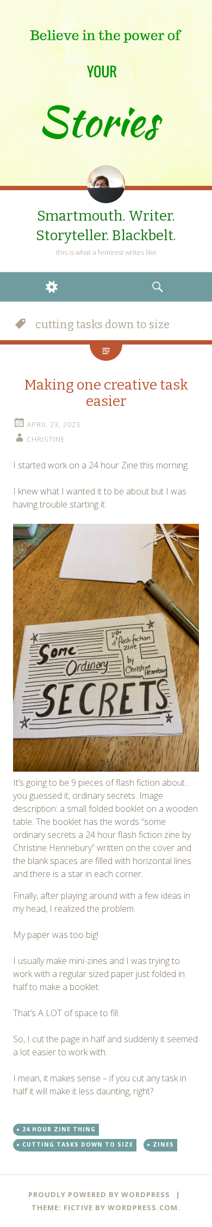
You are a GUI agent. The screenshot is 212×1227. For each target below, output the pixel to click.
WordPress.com (143, 1207)
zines (163, 1144)
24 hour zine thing (59, 1129)
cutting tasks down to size (77, 1144)
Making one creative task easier (106, 393)
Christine (46, 439)
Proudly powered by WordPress (99, 1194)
